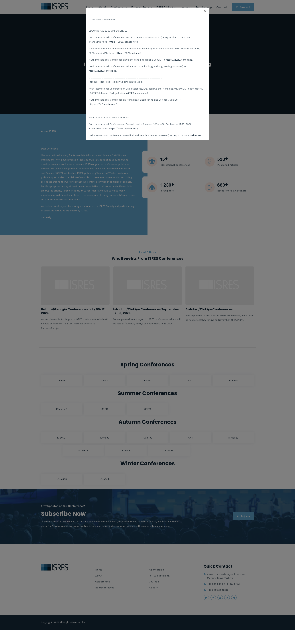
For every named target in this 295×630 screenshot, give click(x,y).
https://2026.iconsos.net (122, 41)
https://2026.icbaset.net (133, 93)
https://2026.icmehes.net (187, 135)
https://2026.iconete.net (102, 70)
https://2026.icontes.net (102, 104)
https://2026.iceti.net (128, 53)
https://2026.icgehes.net (122, 128)
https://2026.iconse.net (179, 59)
